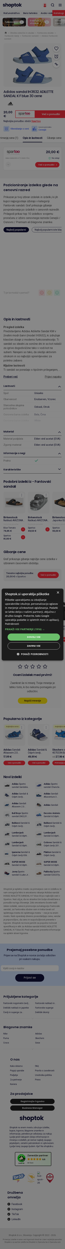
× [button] (58, 592)
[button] (32, 629)
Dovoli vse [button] (34, 637)
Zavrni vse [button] (34, 645)
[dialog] (32, 625)
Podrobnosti (12, 624)
